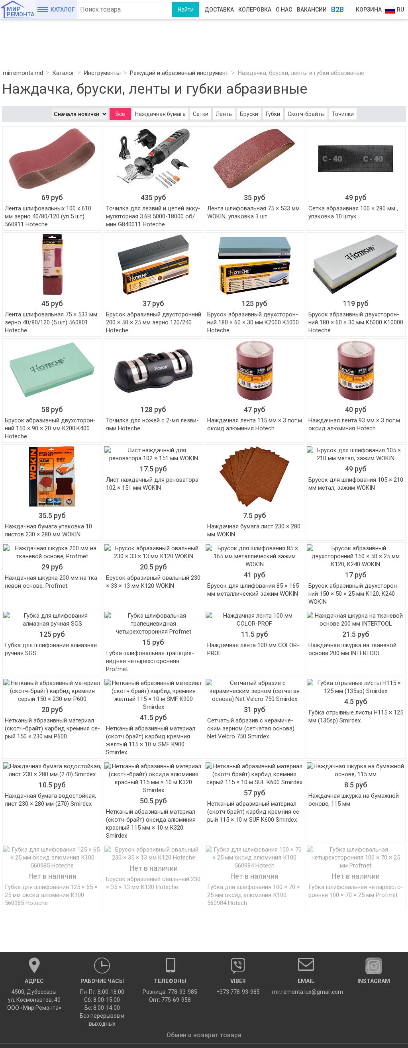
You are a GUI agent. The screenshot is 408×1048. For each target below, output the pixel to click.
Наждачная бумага (160, 114)
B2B (337, 9)
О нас (284, 9)
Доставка (219, 9)
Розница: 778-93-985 (170, 992)
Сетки (200, 114)
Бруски (249, 114)
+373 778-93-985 (238, 986)
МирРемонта (20, 12)
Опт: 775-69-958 (170, 1000)
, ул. (34, 994)
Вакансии (312, 9)
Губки (273, 114)
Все (120, 114)
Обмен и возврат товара (204, 1035)
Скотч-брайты (306, 114)
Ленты (224, 114)
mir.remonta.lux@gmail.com (306, 986)
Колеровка (254, 9)
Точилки (343, 114)
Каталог (63, 9)
